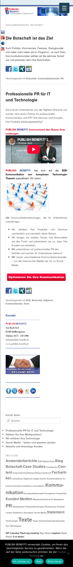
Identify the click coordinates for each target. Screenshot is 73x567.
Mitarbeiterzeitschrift (43, 499)
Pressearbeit (19, 506)
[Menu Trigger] (64, 8)
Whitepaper (15, 525)
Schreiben (29, 512)
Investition (26, 485)
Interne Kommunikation (51, 478)
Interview (16, 485)
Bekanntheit (48, 461)
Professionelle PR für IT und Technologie (28, 96)
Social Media (40, 512)
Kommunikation (14, 303)
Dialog (37, 472)
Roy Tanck (45, 533)
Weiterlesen (54, 561)
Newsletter (59, 499)
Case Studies (34, 466)
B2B (28, 300)
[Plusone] (29, 68)
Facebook (46, 472)
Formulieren (17, 478)
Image (36, 478)
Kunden (12, 498)
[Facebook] (9, 68)
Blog (59, 460)
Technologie (12, 520)
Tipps (35, 520)
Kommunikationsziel (48, 78)
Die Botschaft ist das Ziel (29, 38)
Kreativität (61, 493)
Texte (26, 303)
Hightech (48, 300)
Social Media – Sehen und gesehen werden (31, 442)
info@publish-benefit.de (17, 339)
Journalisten (38, 485)
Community (51, 467)
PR (62, 78)
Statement (55, 512)
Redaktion (18, 512)
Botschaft (31, 78)
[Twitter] (15, 68)
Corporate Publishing (23, 472)
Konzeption (50, 493)
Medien (26, 498)
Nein (39, 561)
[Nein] (68, 553)
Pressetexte (50, 506)
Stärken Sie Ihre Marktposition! (24, 434)
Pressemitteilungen (34, 506)
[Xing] (22, 68)
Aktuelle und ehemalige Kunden (24, 446)
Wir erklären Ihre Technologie (23, 438)
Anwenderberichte (21, 460)
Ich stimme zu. (22, 561)
